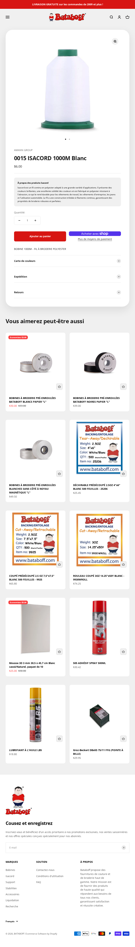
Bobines (10, 870)
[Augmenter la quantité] (35, 220)
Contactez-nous (45, 870)
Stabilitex (11, 888)
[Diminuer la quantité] (19, 220)
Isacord (10, 876)
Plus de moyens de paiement (95, 239)
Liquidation (12, 900)
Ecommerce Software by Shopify (41, 933)
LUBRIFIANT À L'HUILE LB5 (25, 750)
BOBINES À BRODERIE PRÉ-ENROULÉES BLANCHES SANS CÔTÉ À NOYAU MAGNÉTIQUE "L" (32, 488)
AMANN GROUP (23, 150)
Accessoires (12, 894)
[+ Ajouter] (59, 386)
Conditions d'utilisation (49, 876)
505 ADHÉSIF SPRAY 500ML (89, 663)
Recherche (12, 906)
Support (10, 882)
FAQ (38, 882)
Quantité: (19, 212)
